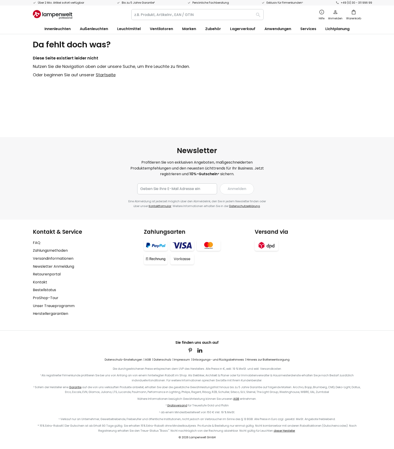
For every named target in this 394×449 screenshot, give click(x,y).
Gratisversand (177, 405)
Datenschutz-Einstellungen (123, 360)
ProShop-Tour (45, 297)
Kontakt (40, 282)
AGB (148, 360)
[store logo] (52, 14)
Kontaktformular (160, 206)
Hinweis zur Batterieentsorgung (268, 360)
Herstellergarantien (50, 313)
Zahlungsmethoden (50, 250)
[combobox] (197, 14)
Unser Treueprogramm (54, 305)
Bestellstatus (44, 289)
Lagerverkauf (242, 28)
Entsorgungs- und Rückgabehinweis (218, 360)
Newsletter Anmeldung (53, 266)
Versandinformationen (53, 258)
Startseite (106, 75)
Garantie (75, 387)
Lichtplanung (337, 28)
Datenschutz (162, 360)
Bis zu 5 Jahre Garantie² (138, 3)
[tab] (86, 273)
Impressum (182, 360)
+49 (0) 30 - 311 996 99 (356, 3)
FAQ (36, 242)
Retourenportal (47, 274)
